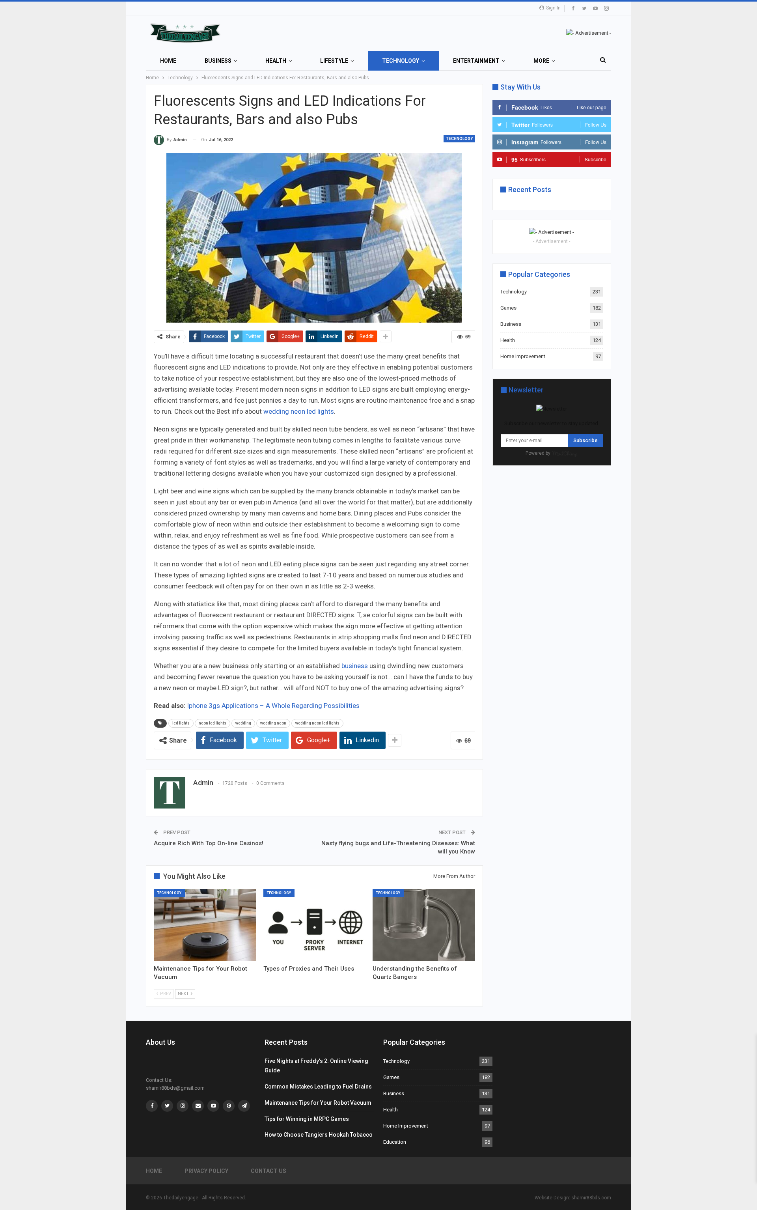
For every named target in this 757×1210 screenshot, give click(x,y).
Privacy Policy (206, 1171)
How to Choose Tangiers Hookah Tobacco (319, 1135)
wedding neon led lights (298, 411)
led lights (181, 723)
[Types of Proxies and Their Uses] (314, 925)
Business (218, 61)
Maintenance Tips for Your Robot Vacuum (318, 1103)
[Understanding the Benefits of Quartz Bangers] (424, 925)
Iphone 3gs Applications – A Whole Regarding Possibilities (273, 706)
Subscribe (585, 440)
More (541, 61)
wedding (243, 723)
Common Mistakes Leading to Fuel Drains (318, 1086)
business (354, 666)
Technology (400, 61)
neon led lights (212, 723)
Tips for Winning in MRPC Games (307, 1119)
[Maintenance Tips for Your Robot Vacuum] (205, 925)
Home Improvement (522, 356)
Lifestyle (334, 61)
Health (275, 61)
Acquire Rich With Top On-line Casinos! (208, 843)
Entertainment (476, 61)
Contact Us (268, 1171)
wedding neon (273, 723)
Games (508, 308)
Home (168, 61)
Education (394, 1142)
